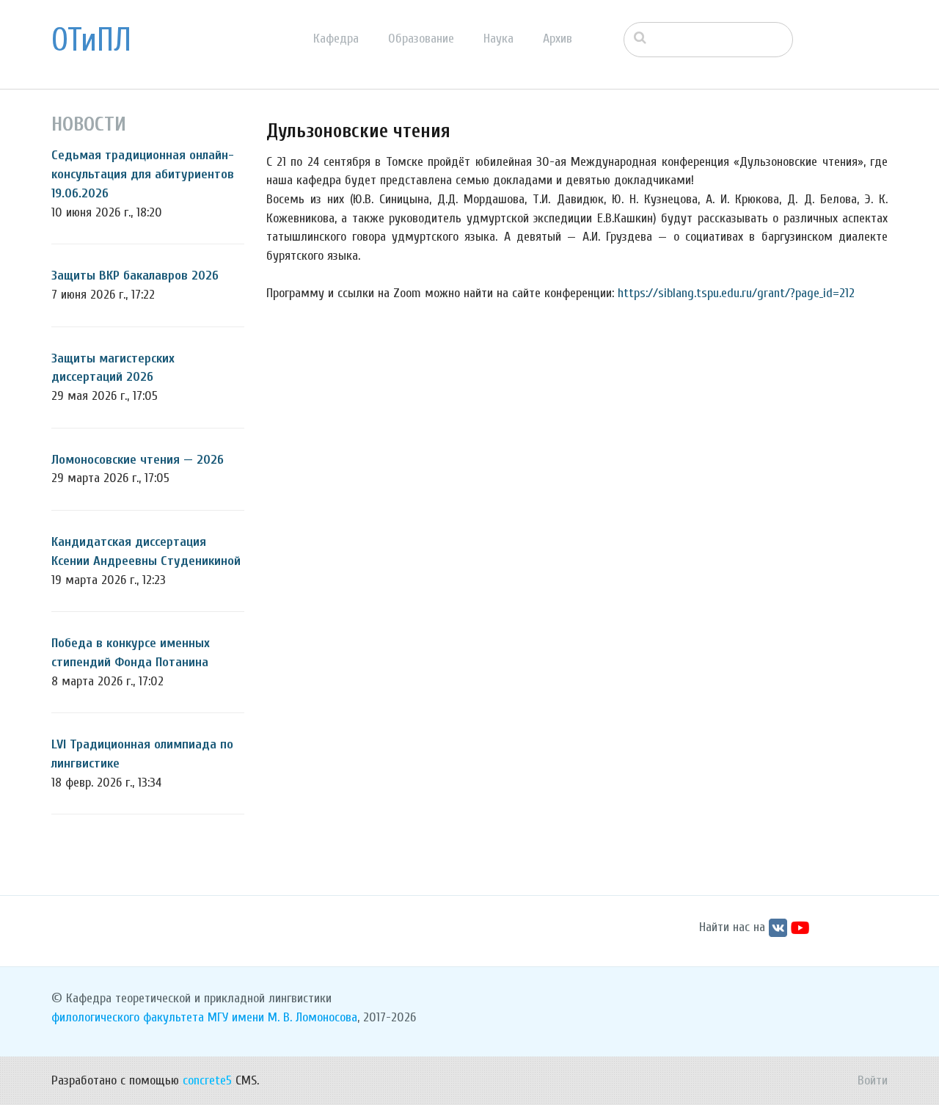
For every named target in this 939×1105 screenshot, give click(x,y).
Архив (557, 38)
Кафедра (336, 38)
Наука (498, 38)
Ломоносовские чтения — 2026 (137, 459)
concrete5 (207, 1080)
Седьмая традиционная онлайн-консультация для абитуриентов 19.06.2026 (142, 173)
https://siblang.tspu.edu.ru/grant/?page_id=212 (736, 293)
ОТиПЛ (91, 40)
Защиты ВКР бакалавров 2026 (135, 275)
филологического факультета (127, 1017)
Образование (421, 38)
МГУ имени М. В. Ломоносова (282, 1017)
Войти (873, 1080)
